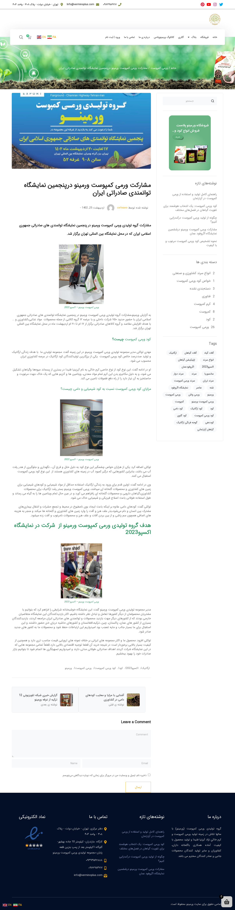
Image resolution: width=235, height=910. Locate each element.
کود (121, 668)
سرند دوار (179, 374)
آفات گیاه (209, 353)
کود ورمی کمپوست (138, 339)
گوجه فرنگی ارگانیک (187, 422)
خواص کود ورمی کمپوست (194, 280)
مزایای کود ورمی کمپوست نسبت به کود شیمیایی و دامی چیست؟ (106, 389)
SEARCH (212, 101)
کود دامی (178, 409)
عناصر (199, 388)
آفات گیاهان (191, 353)
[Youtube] (209, 4)
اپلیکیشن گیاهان (186, 360)
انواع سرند (208, 360)
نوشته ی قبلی (116, 704)
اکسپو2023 (132, 668)
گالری (181, 37)
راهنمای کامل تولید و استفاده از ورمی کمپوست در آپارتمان (194, 196)
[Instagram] (215, 4)
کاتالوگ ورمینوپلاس (164, 37)
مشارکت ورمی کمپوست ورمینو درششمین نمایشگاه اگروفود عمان (192, 231)
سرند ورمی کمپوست (184, 381)
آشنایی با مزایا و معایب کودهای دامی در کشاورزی (105, 697)
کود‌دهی (209, 422)
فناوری (206, 296)
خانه (215, 37)
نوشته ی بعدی (49, 704)
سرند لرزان (208, 381)
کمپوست (205, 311)
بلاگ (193, 37)
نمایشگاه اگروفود (179, 388)
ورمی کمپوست (159, 68)
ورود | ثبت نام (112, 37)
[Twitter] (221, 4)
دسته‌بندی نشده (200, 288)
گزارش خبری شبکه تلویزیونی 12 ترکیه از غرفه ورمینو (38, 697)
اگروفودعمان (188, 367)
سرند (194, 374)
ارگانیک (146, 668)
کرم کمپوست (202, 304)
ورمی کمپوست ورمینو (203, 402)
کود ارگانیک (196, 409)
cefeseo (122, 208)
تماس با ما (129, 37)
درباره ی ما (144, 37)
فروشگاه (204, 37)
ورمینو (68, 668)
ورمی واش (194, 395)
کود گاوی (182, 416)
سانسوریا (209, 374)
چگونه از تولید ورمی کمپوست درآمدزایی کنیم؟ (193, 219)
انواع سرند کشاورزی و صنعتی (192, 273)
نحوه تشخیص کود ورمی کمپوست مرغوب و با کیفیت (191, 243)
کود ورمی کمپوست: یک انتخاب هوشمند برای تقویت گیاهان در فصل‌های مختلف (190, 208)
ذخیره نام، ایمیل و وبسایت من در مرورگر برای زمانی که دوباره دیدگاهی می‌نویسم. (104, 775)
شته (212, 388)
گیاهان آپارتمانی (205, 429)
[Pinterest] (202, 4)
